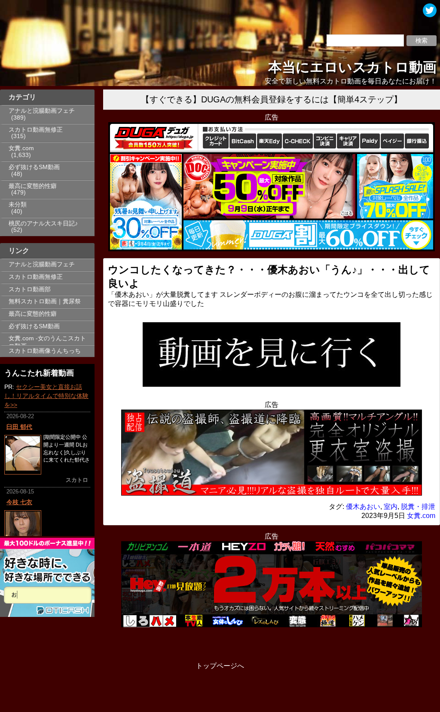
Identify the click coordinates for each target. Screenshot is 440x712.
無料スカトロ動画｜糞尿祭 (45, 301)
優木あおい (363, 506)
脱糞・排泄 (418, 506)
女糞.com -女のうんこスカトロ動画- (47, 340)
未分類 (18, 204)
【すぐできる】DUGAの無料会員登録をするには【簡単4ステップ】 (271, 99)
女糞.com (21, 148)
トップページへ (220, 665)
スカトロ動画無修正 (36, 129)
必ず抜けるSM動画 (34, 167)
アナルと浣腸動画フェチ (42, 111)
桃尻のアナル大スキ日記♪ (43, 223)
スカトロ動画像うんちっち (45, 351)
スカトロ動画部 (30, 289)
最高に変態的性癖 (33, 186)
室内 (390, 506)
